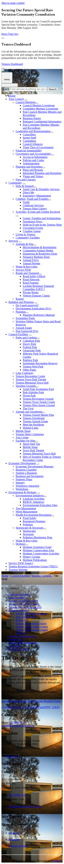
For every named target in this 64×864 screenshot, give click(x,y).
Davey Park (29, 343)
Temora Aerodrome (34, 418)
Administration (31, 163)
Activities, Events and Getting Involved (38, 211)
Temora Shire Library (35, 208)
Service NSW (23, 269)
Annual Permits (31, 263)
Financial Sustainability (29, 150)
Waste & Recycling (26, 266)
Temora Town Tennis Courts (39, 402)
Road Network (31, 279)
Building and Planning (21, 302)
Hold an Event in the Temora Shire (42, 224)
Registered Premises (34, 521)
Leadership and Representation (33, 131)
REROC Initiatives (33, 501)
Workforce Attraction (27, 485)
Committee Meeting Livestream (40, 108)
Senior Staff (29, 137)
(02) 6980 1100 (17, 794)
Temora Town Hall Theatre (31, 379)
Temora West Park (33, 366)
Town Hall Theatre (33, 450)
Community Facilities (28, 237)
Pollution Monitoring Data (37, 537)
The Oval (28, 408)
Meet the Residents (33, 424)
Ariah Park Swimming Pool (38, 389)
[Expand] (25, 99)
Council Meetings (26, 102)
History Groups (31, 556)
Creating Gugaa (32, 231)
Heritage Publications (35, 559)
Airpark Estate (24, 327)
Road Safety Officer (34, 276)
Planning (21, 311)
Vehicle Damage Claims (36, 295)
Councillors (29, 134)
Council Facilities (18, 334)
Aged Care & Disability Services (41, 189)
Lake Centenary (25, 373)
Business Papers (32, 118)
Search (5, 89)
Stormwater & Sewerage (29, 527)
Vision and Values (33, 176)
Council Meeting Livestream (39, 105)
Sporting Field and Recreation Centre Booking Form (30, 701)
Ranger (20, 298)
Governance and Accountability (33, 153)
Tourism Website (18, 569)
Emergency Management (37, 195)
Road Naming (31, 282)
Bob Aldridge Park (33, 392)
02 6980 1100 (17, 722)
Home (4, 575)
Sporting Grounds (26, 385)
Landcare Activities (33, 498)
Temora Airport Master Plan (38, 414)
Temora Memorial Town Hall (32, 382)
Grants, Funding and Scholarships (42, 218)
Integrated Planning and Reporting (42, 173)
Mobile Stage (23, 431)
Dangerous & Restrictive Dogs (40, 253)
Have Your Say (9, 33)
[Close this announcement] (2, 38)
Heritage (20, 543)
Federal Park (30, 347)
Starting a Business (26, 472)
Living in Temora (25, 234)
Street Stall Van (31, 443)
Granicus (57, 860)
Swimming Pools (25, 318)
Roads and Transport (27, 273)
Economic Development (22, 463)
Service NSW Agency (21, 563)
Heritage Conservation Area (38, 550)
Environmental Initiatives (30, 495)
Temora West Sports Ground (39, 405)
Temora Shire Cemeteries (30, 434)
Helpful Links (30, 427)
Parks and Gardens (26, 337)
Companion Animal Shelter (38, 250)
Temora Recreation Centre (30, 376)
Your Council (16, 98)
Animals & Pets (24, 244)
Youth (26, 202)
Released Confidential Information (42, 121)
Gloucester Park (32, 350)
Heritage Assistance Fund (37, 547)
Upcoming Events (33, 227)
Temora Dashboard (12, 64)
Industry (20, 482)
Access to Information (35, 157)
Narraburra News (32, 221)
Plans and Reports (33, 169)
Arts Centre (22, 437)
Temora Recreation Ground (38, 398)
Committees (29, 140)
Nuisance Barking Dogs (36, 256)
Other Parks (29, 369)
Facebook (14, 832)
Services (13, 240)
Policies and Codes (33, 160)
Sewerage (28, 534)
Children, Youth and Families (32, 198)
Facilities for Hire (25, 440)
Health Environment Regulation (33, 514)
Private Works (31, 292)
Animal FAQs (31, 260)
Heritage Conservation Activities (41, 553)
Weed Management (26, 511)
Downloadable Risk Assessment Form (30, 707)
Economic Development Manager (35, 466)
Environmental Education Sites (40, 505)
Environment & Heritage (22, 492)
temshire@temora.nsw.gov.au (17, 725)
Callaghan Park (31, 340)
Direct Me (28, 192)
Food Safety (29, 518)
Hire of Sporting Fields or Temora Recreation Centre (42, 458)
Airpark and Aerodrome (29, 411)
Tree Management (26, 508)
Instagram (14, 839)
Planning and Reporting (29, 166)
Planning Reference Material (39, 314)
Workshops (22, 489)
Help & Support (25, 186)
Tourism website (18, 845)
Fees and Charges (26, 179)
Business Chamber (26, 469)
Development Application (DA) (33, 308)
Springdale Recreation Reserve (40, 363)
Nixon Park (29, 395)
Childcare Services (33, 205)
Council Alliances (33, 144)
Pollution (28, 524)
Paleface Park (30, 360)
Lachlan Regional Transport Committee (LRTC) (38, 287)
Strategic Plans (24, 479)
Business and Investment (29, 476)
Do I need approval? (27, 305)
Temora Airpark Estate (35, 421)
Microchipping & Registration (39, 247)
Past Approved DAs (27, 331)
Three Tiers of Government (38, 147)
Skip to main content (13, 2)
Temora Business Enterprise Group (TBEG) (33, 566)
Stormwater (29, 530)
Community (15, 182)
